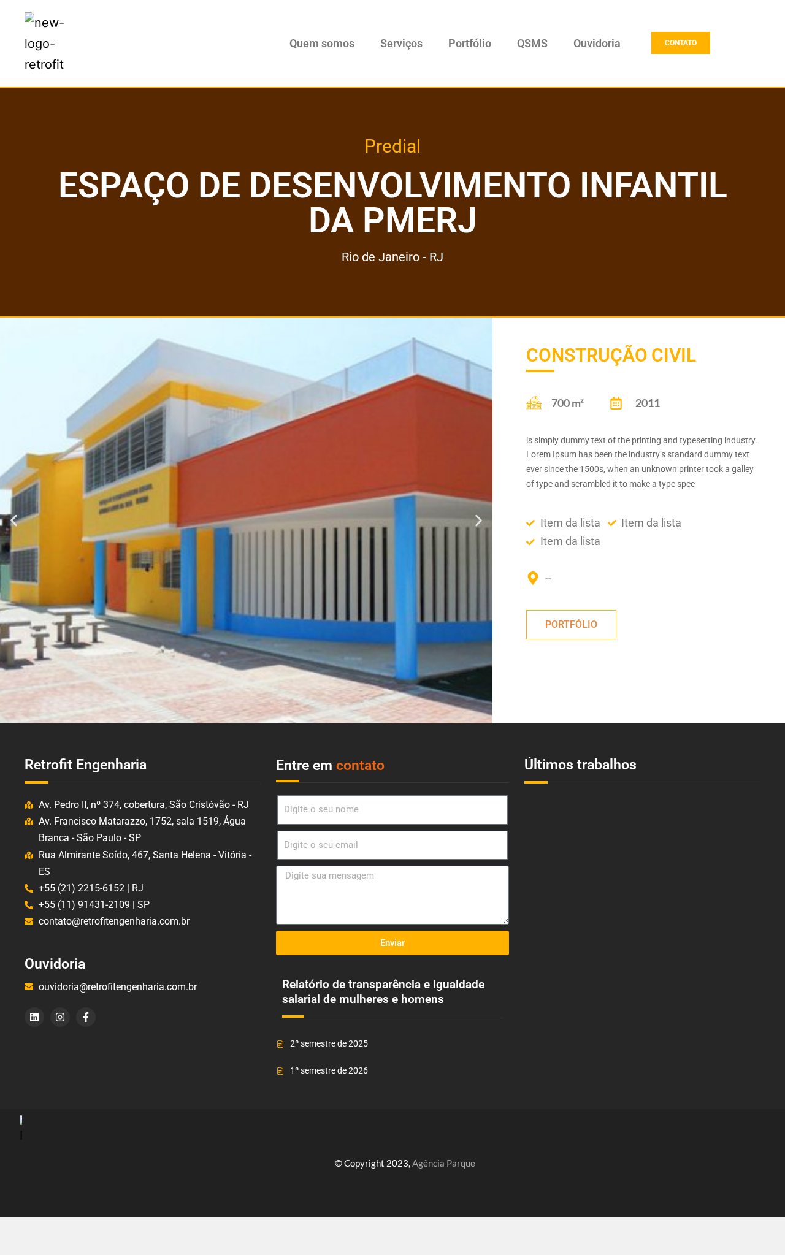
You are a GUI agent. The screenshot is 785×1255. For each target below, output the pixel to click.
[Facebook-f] (86, 1017)
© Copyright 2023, (405, 1163)
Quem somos (321, 43)
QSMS (532, 43)
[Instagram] (60, 1017)
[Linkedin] (34, 1017)
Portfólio (469, 43)
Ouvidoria (597, 43)
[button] (13, 520)
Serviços (401, 43)
